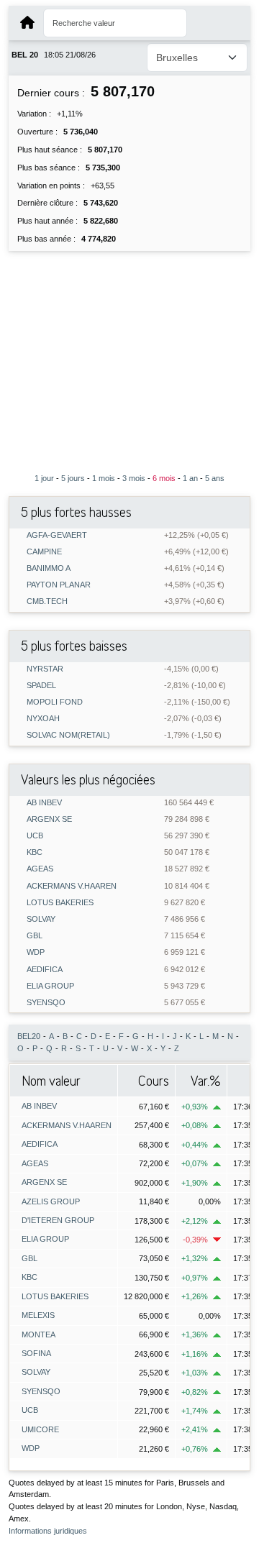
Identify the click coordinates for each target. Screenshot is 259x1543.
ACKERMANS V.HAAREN (72, 886)
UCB (35, 836)
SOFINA (36, 1353)
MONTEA (38, 1334)
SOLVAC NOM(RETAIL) (68, 735)
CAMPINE (44, 552)
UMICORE (40, 1429)
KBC (34, 852)
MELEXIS (38, 1315)
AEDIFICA (45, 970)
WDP (36, 952)
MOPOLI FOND (55, 702)
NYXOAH (43, 719)
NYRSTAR (45, 669)
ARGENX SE (49, 819)
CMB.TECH (47, 601)
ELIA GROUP (50, 986)
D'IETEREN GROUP (58, 1220)
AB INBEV (44, 803)
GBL (34, 936)
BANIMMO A (49, 568)
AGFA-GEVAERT (57, 535)
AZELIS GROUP (51, 1201)
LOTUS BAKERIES (60, 903)
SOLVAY (41, 919)
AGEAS (40, 869)
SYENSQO (46, 1003)
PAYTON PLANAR (59, 585)
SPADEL (41, 686)
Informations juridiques (48, 1530)
